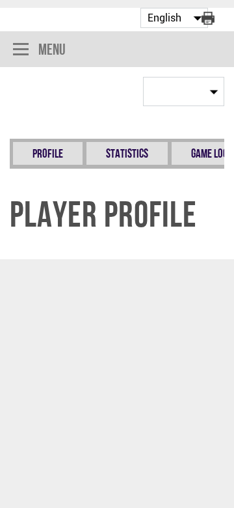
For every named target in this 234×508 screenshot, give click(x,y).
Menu (52, 49)
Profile (47, 153)
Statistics (127, 153)
